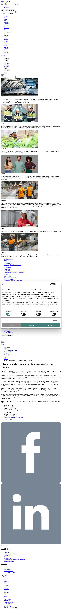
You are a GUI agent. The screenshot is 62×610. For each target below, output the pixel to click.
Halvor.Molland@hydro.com (15, 417)
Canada (6, 22)
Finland (6, 26)
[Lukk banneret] (59, 283)
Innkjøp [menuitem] (6, 329)
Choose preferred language (7, 13)
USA (5, 51)
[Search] (16, 12)
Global (5, 16)
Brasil (5, 20)
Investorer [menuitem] (6, 66)
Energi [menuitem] (6, 60)
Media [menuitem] (6, 68)
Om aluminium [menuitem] (8, 263)
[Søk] (16, 77)
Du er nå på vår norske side (7, 10)
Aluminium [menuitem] (7, 58)
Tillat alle (50, 325)
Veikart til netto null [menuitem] (9, 279)
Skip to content (5, 1)
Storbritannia (7, 44)
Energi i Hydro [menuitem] (8, 269)
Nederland (6, 35)
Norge (5, 36)
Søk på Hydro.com (5, 3)
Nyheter (6, 359)
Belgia (5, 19)
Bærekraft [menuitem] (7, 63)
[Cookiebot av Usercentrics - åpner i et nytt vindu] (49, 284)
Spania (5, 42)
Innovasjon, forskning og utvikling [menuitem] (12, 265)
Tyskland (6, 48)
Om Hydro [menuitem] (7, 70)
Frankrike (6, 28)
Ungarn (6, 50)
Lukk (2, 341)
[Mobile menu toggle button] (5, 73)
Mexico (6, 34)
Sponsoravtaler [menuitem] (7, 331)
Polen (5, 38)
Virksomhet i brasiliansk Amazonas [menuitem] (13, 280)
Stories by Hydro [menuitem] (8, 332)
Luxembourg (7, 32)
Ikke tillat (11, 325)
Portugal (6, 39)
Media (2, 344)
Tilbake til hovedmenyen (7, 335)
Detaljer (54, 320)
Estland (6, 25)
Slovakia (6, 41)
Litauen (6, 31)
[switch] (23, 314)
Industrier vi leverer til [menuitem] (9, 262)
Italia (5, 29)
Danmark (6, 23)
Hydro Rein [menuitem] (7, 270)
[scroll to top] (1, 343)
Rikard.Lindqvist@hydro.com (15, 410)
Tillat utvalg (31, 325)
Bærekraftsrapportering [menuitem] (10, 277)
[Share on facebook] (31, 482)
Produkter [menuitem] (6, 260)
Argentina (6, 17)
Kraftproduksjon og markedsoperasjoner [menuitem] (14, 272)
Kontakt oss (7, 7)
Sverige (6, 47)
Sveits (5, 45)
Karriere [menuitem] (6, 65)
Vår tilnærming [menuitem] (8, 276)
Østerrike (6, 52)
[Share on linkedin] (31, 544)
